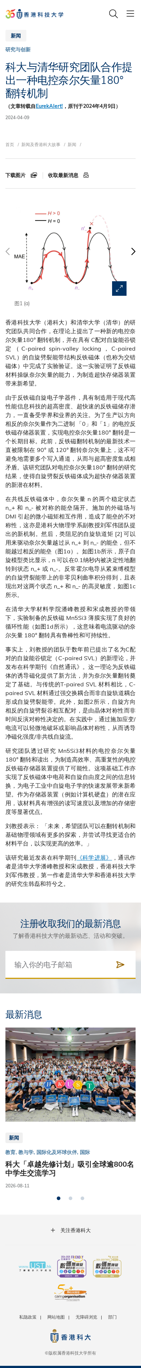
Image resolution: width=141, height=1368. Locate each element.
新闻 (72, 144)
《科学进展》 (94, 857)
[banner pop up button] (119, 288)
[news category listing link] (18, 49)
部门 (112, 1317)
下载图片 (16, 175)
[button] (133, 255)
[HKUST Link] (34, 13)
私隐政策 (28, 1317)
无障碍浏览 (86, 1317)
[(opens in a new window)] (72, 1267)
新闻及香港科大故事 (40, 144)
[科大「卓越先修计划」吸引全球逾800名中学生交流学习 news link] (70, 1108)
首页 (9, 144)
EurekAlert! (49, 106)
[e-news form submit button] (120, 964)
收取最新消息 (64, 175)
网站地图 (56, 1317)
